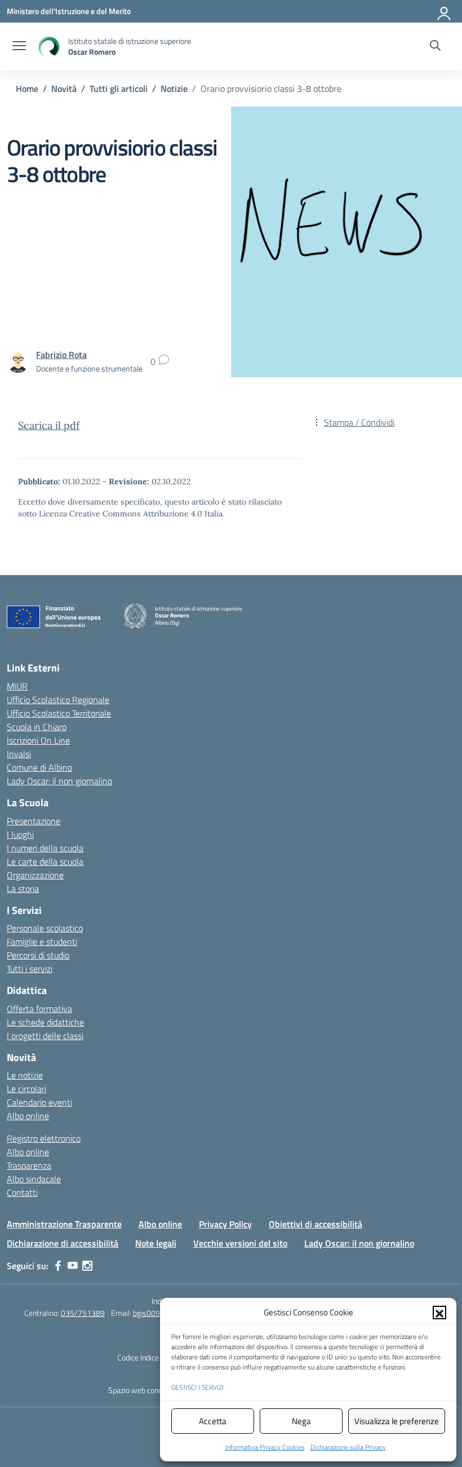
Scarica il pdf (48, 425)
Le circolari (26, 1088)
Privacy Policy (225, 1224)
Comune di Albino (39, 767)
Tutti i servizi (29, 968)
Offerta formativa (39, 1008)
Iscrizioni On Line (38, 740)
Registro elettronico (44, 1138)
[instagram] (87, 1266)
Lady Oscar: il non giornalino (59, 781)
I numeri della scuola (45, 848)
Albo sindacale (34, 1179)
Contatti (22, 1192)
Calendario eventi (39, 1102)
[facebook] (58, 1266)
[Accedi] (444, 11)
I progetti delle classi (45, 1035)
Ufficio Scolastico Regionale (58, 699)
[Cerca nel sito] (435, 46)
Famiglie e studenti (42, 941)
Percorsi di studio (38, 955)
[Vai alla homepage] (48, 46)
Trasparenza (29, 1165)
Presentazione (33, 821)
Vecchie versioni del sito (240, 1243)
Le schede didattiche (45, 1022)
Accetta (212, 1421)
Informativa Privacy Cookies (265, 1447)
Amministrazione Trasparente (64, 1224)
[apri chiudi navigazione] (19, 47)
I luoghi (20, 834)
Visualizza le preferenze (396, 1421)
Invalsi (19, 754)
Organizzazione (35, 875)
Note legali (155, 1243)
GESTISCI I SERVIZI (197, 1387)
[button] (439, 1312)
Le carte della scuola (45, 861)
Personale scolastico (45, 928)
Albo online (28, 1116)
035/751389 (83, 1313)
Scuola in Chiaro (36, 727)
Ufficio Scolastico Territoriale (59, 713)
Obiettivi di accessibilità (315, 1224)
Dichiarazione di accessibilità (62, 1243)
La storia (23, 888)
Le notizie (25, 1075)
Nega (301, 1421)
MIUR (17, 686)
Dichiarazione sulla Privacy (348, 1447)
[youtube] (73, 1266)
